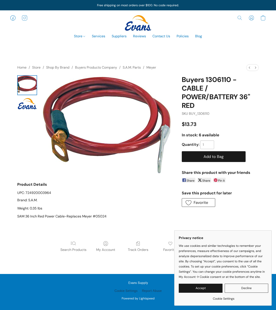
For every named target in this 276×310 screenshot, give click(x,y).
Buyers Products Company (96, 67)
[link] (223, 297)
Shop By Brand (57, 67)
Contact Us (161, 36)
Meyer (151, 67)
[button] (138, 22)
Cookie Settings (126, 291)
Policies (183, 36)
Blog (198, 36)
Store (78, 36)
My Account (105, 249)
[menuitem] (249, 68)
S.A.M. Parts (132, 67)
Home (22, 67)
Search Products (73, 249)
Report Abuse (152, 291)
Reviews (139, 36)
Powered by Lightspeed (138, 298)
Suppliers (119, 36)
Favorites (170, 249)
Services (98, 36)
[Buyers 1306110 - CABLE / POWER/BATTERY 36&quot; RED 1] (27, 103)
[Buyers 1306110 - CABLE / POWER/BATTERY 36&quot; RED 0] (27, 85)
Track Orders (138, 249)
